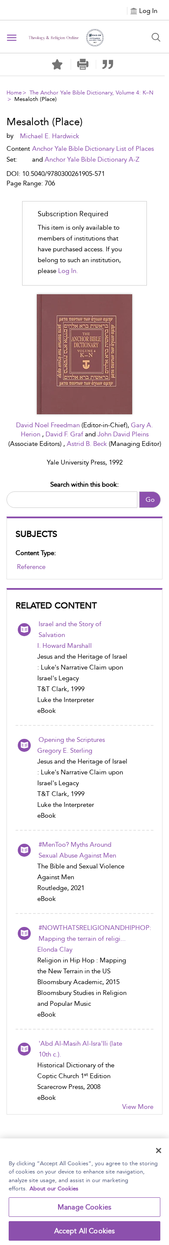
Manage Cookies (84, 1207)
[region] (84, 1191)
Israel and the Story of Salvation (70, 629)
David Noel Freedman (48, 425)
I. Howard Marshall (64, 646)
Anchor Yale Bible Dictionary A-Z (92, 159)
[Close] (158, 1150)
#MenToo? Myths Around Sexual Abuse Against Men (77, 850)
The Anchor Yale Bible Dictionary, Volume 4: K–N (91, 92)
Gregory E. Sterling (64, 750)
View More (137, 1107)
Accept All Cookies (84, 1231)
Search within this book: (84, 484)
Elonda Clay (54, 949)
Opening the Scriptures (72, 740)
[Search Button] (156, 37)
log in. (68, 271)
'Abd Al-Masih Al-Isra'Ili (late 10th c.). (80, 1049)
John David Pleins (123, 434)
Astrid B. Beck (88, 444)
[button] (82, 64)
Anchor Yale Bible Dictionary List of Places (93, 149)
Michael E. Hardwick (49, 136)
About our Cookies (53, 1188)
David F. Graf (65, 434)
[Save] (57, 64)
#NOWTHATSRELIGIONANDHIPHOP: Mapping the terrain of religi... (95, 933)
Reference (31, 567)
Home (14, 92)
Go (150, 500)
